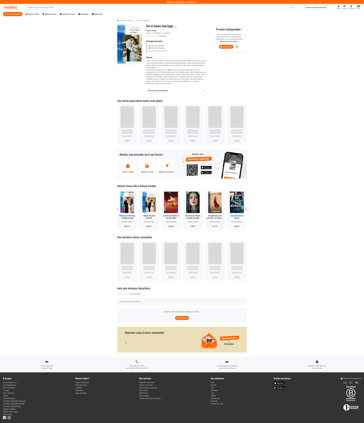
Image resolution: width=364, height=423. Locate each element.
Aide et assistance (82, 382)
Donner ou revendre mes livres (316, 7)
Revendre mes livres (146, 382)
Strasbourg (215, 398)
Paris (212, 382)
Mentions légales (9, 409)
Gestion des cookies (10, 412)
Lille (212, 388)
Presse (5, 396)
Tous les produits (127, 20)
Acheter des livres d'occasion (150, 398)
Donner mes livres (146, 385)
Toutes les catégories (14, 14)
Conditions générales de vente (14, 401)
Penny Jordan (151, 30)
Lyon (212, 393)
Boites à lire (143, 393)
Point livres (143, 390)
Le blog (6, 390)
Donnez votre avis (182, 318)
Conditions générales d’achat (14, 404)
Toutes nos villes (217, 404)
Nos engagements (9, 385)
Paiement (78, 390)
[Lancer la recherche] (293, 7)
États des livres (81, 385)
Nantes (213, 396)
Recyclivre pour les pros (148, 388)
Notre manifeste (9, 388)
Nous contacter (81, 393)
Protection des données (12, 406)
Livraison (78, 388)
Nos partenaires (9, 398)
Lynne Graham (237, 222)
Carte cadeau (144, 396)
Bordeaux (214, 390)
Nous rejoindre (8, 393)
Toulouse (214, 401)
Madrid (213, 385)
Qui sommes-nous (10, 382)
